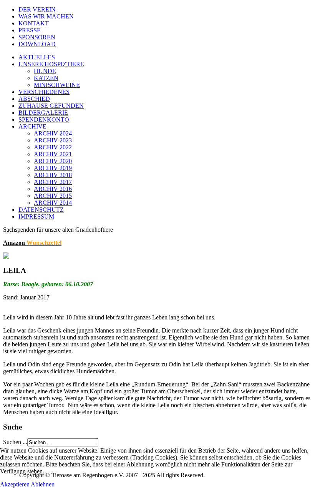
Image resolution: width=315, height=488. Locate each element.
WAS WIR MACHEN (46, 16)
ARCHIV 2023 (53, 140)
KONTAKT (33, 23)
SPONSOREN (36, 37)
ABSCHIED (34, 98)
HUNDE (45, 71)
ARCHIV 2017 (53, 182)
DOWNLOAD (37, 44)
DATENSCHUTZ (41, 209)
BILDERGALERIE (43, 112)
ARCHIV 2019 (53, 168)
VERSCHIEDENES (44, 92)
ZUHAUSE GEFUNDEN (51, 105)
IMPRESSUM (36, 216)
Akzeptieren (15, 484)
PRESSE (29, 30)
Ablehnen (43, 484)
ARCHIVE (32, 126)
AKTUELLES (36, 57)
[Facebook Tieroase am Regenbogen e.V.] (6, 256)
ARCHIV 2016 (53, 189)
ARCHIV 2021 (53, 154)
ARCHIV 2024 (53, 133)
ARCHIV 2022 (53, 147)
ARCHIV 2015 (53, 195)
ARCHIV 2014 (53, 202)
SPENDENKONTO (43, 119)
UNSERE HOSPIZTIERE (51, 64)
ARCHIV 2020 (53, 161)
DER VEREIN (37, 9)
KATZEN (46, 78)
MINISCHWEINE (57, 85)
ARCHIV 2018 (53, 175)
